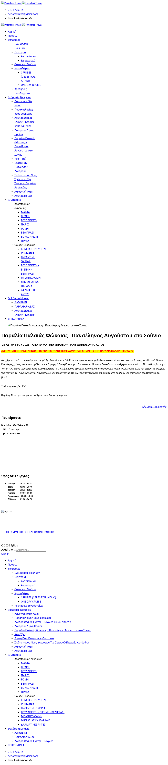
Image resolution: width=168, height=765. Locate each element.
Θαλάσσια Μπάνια (25, 64)
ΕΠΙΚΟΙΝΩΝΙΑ (16, 318)
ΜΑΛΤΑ (25, 212)
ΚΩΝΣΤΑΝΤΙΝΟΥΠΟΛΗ (34, 249)
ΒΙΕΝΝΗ (25, 216)
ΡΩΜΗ (25, 228)
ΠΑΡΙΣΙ (25, 224)
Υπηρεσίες (14, 39)
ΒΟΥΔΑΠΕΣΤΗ (29, 220)
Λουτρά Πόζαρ (23, 195)
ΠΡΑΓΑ (25, 240)
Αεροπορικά (28, 60)
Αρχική (12, 31)
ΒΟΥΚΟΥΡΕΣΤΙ (29, 236)
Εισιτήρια (20, 52)
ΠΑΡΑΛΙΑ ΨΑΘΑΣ (24, 306)
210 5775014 (15, 10)
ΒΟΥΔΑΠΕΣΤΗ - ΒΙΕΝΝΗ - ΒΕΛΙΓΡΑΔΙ (30, 269)
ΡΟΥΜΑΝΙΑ (27, 253)
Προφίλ (12, 35)
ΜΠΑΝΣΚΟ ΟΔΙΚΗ (31, 277)
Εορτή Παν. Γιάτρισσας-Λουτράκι (21, 167)
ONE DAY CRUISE (31, 84)
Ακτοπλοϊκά (28, 56)
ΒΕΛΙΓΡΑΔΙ (27, 232)
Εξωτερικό (14, 199)
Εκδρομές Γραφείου (19, 97)
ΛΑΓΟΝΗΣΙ (20, 302)
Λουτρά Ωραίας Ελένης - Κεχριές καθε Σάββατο (24, 122)
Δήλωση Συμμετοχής (154, 406)
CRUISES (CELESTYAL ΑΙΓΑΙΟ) (28, 76)
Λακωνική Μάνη (23, 191)
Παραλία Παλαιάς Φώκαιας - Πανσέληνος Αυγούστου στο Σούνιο (24, 146)
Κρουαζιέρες (22, 68)
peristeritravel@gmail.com (23, 14)
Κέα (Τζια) (20, 158)
